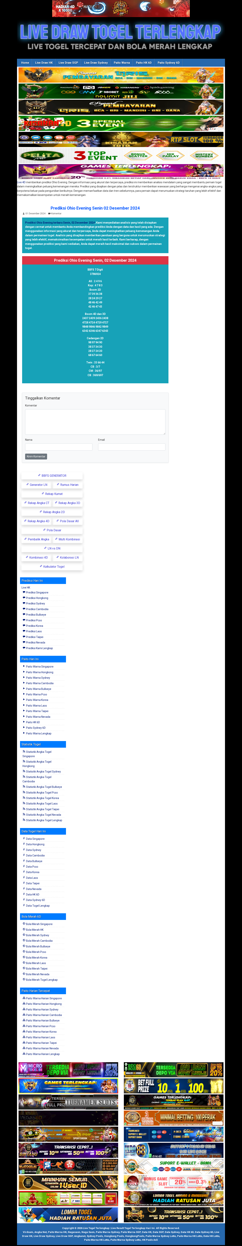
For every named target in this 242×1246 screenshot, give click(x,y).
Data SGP (158, 1232)
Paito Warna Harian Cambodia (44, 1015)
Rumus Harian (69, 485)
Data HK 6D (32, 894)
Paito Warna (122, 62)
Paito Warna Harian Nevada (42, 1048)
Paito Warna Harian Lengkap (43, 1054)
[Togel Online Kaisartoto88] (68, 1198)
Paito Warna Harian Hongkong (44, 1003)
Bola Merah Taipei (36, 968)
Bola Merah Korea (36, 957)
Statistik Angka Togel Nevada (43, 814)
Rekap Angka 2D (53, 512)
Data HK (146, 1232)
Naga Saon (88, 1232)
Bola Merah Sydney (37, 935)
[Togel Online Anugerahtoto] (173, 1134)
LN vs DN (53, 548)
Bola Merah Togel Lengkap (42, 979)
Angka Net (40, 1232)
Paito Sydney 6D (169, 62)
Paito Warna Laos (36, 705)
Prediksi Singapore (37, 592)
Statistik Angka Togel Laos (42, 803)
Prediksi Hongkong (37, 598)
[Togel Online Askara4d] (68, 1134)
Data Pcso (32, 866)
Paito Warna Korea (37, 699)
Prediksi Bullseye (36, 614)
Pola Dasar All (69, 521)
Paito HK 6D (144, 62)
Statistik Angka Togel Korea (42, 798)
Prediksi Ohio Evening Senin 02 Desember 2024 (95, 208)
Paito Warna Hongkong (39, 672)
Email (101, 439)
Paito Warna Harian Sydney (42, 1009)
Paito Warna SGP (131, 1232)
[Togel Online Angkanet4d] (173, 1166)
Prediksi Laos (34, 631)
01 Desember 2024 (35, 213)
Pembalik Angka (38, 539)
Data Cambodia (35, 855)
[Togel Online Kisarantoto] (121, 139)
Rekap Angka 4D (38, 521)
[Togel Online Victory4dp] (68, 1086)
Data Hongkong (35, 844)
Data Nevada (33, 889)
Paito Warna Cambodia (40, 683)
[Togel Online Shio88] (173, 1198)
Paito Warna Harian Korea (41, 1031)
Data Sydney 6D (35, 900)
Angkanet (79, 1236)
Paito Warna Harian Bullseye (43, 1020)
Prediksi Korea (34, 625)
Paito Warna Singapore (40, 666)
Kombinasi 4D (38, 557)
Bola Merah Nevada (37, 974)
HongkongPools (134, 1236)
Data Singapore (35, 838)
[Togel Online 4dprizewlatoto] (68, 1182)
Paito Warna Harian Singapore (44, 998)
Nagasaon (74, 1232)
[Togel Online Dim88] (121, 91)
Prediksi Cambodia (37, 609)
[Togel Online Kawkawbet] (68, 1102)
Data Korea (32, 872)
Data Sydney (33, 850)
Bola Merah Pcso (36, 951)
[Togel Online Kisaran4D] (121, 123)
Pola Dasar (53, 530)
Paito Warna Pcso (36, 694)
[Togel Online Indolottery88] (173, 1150)
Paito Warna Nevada (38, 716)
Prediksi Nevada (35, 642)
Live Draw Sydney (96, 62)
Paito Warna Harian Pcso (40, 1026)
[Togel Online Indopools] (173, 1182)
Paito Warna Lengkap (38, 733)
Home (25, 62)
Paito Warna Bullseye (38, 688)
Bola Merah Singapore (39, 924)
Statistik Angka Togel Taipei (42, 809)
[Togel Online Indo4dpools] (68, 1214)
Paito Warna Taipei (37, 711)
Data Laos (32, 877)
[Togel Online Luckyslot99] (173, 1086)
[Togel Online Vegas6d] (68, 1118)
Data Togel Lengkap (38, 905)
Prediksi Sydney (35, 603)
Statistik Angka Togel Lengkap (44, 820)
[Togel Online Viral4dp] (121, 171)
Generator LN (38, 485)
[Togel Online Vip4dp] (173, 1102)
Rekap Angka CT (38, 503)
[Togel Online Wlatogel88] (68, 1166)
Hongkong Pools (114, 1236)
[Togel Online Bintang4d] (68, 1150)
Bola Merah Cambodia (39, 940)
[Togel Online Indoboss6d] (173, 1069)
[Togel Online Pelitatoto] (121, 155)
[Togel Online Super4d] (121, 107)
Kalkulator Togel (53, 566)
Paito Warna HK (57, 1232)
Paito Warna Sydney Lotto (161, 1236)
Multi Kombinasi (69, 539)
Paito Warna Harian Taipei (41, 1042)
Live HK (26, 587)
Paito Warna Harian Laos (40, 1037)
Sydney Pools (95, 1236)
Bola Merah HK (34, 929)
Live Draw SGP (68, 62)
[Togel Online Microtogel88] (68, 1069)
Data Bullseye (34, 861)
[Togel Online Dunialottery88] (173, 1118)
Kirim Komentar (36, 456)
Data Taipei (33, 883)
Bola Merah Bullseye (38, 946)
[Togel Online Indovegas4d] (173, 1214)
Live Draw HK (44, 62)
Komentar (56, 213)
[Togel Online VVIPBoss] (121, 75)
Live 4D (21, 182)
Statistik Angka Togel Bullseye (44, 786)
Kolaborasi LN (69, 557)
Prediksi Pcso (34, 620)
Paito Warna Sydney (38, 677)
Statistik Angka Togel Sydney (43, 771)
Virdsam (28, 1232)
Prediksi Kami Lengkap (39, 648)
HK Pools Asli (150, 1239)
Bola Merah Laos (36, 963)
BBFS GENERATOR (53, 475)
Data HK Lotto (211, 1236)
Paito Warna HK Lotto (189, 1236)
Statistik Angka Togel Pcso (42, 792)
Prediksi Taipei (34, 637)
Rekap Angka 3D (69, 503)
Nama (28, 439)
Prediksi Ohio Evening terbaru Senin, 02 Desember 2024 (60, 222)
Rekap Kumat (53, 494)
